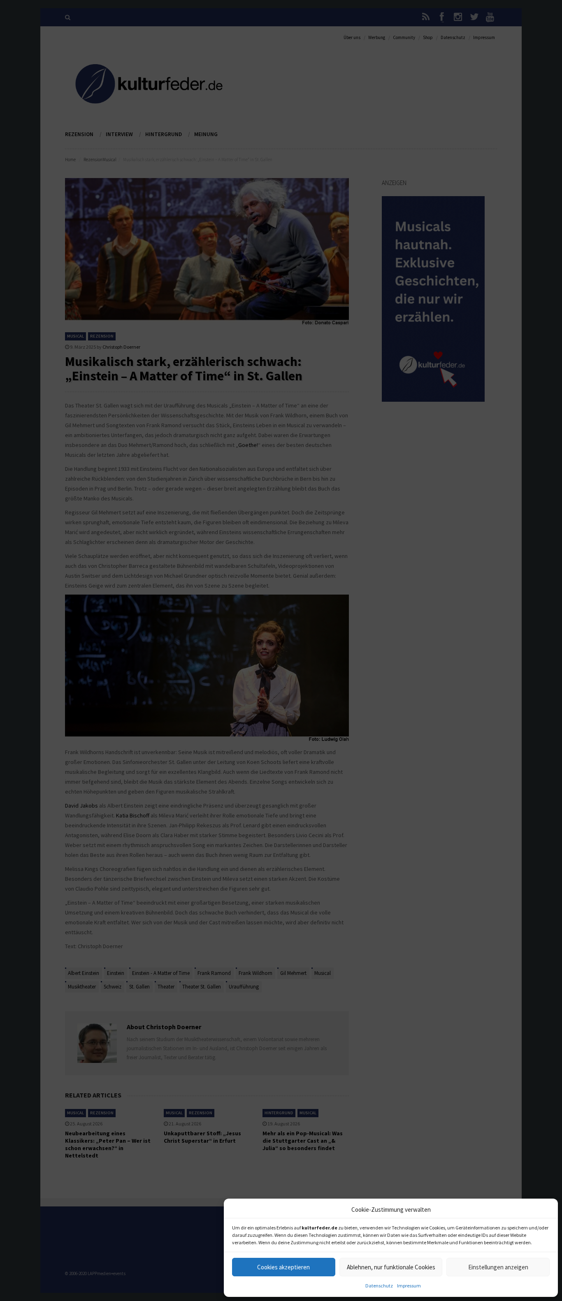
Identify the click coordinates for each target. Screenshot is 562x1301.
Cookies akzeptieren (283, 1267)
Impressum (409, 1285)
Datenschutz (379, 1285)
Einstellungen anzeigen (498, 1267)
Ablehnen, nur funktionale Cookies (391, 1267)
